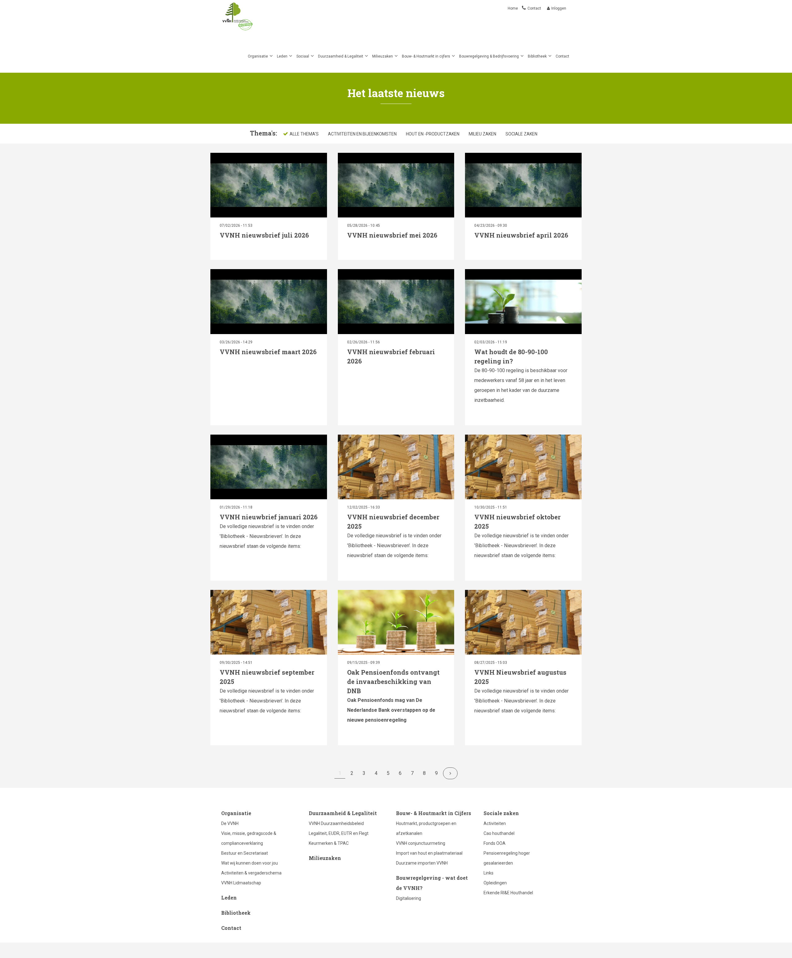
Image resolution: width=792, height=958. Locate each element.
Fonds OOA (495, 843)
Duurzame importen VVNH (422, 863)
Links (488, 872)
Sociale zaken (521, 133)
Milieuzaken (382, 56)
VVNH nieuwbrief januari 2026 (268, 517)
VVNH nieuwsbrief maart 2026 (268, 352)
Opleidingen (495, 882)
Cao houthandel (499, 833)
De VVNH (230, 823)
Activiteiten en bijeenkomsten (362, 133)
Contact (534, 8)
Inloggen (558, 8)
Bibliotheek (537, 56)
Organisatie (258, 56)
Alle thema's (304, 133)
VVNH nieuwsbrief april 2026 (521, 235)
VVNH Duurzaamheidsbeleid (336, 823)
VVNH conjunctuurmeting (420, 843)
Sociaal (302, 56)
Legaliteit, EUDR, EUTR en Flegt (338, 833)
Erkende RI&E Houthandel (508, 892)
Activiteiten (495, 823)
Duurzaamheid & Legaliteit (340, 56)
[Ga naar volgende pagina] (450, 773)
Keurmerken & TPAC (329, 843)
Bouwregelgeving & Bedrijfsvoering (489, 56)
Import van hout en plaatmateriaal (429, 853)
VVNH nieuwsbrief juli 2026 (264, 235)
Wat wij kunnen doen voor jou (249, 863)
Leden (282, 56)
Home (513, 8)
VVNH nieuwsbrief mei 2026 (392, 235)
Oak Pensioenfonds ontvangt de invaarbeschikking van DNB (393, 681)
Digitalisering (408, 898)
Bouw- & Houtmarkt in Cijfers (433, 813)
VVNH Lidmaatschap (241, 882)
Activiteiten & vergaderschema (251, 872)
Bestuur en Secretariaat (244, 853)
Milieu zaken (482, 133)
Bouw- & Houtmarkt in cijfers (426, 56)
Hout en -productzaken (432, 133)
